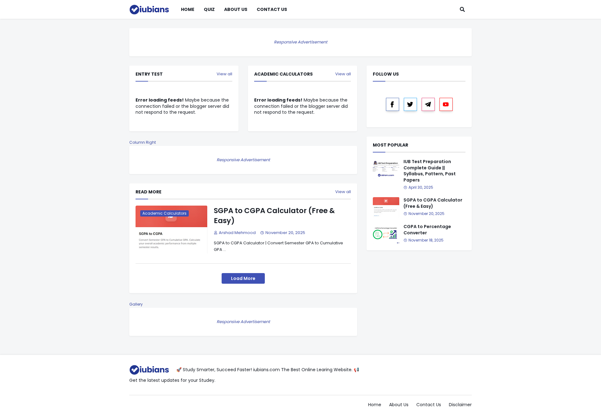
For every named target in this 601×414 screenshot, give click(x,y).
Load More (243, 278)
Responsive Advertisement (300, 42)
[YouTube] (446, 104)
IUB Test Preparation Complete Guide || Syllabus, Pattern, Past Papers (429, 171)
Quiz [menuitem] (209, 9)
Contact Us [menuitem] (272, 9)
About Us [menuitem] (235, 9)
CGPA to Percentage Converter (427, 230)
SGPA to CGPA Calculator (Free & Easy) (274, 216)
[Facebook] (392, 104)
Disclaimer (460, 405)
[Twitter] (410, 104)
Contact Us (428, 405)
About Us (398, 405)
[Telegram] (428, 104)
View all (224, 74)
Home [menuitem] (187, 9)
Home (374, 405)
